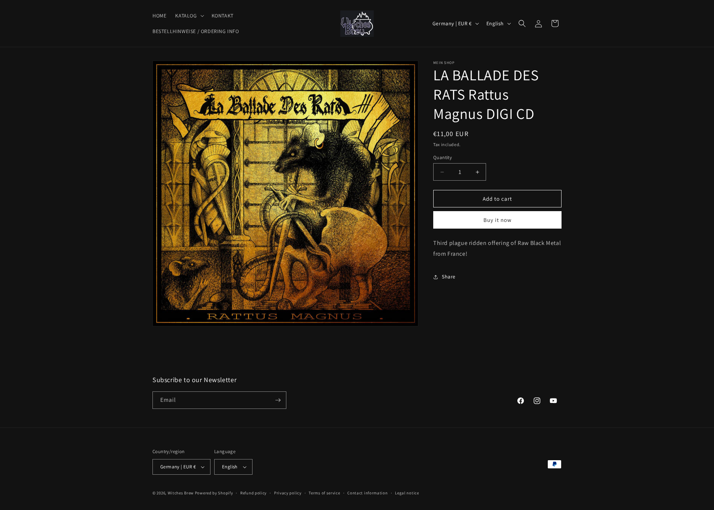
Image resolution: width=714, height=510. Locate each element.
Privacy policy (288, 493)
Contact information (367, 493)
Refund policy (253, 493)
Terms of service (324, 493)
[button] (189, 15)
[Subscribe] (278, 400)
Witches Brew (181, 493)
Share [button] (449, 277)
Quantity (442, 157)
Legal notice (407, 493)
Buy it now (497, 220)
